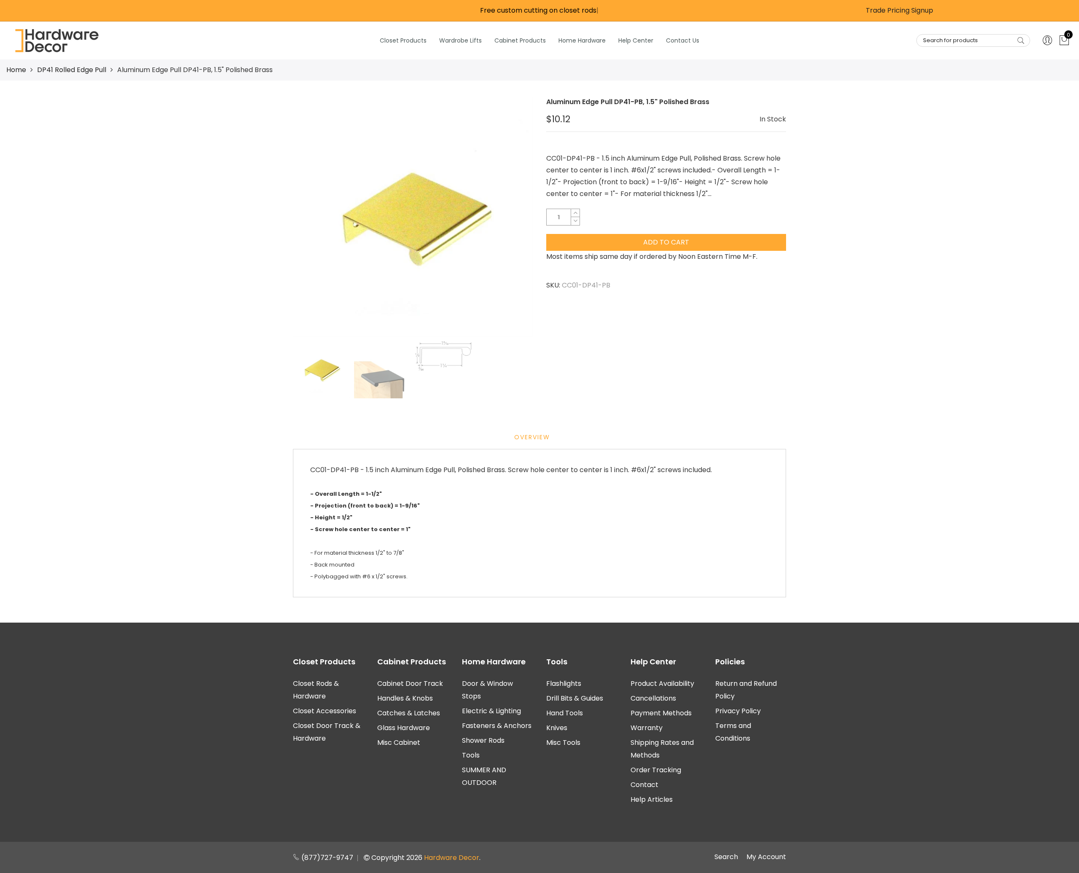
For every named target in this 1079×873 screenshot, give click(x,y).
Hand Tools (564, 713)
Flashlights (563, 683)
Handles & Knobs (405, 698)
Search (726, 857)
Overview (532, 437)
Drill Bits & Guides (574, 698)
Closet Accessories (324, 711)
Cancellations (653, 698)
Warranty (647, 728)
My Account (766, 857)
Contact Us (682, 40)
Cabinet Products (520, 40)
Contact (644, 785)
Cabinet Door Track (410, 683)
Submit (1020, 40)
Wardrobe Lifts (460, 40)
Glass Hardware (403, 728)
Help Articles (652, 799)
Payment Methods (661, 713)
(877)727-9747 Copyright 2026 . (390, 857)
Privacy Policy (738, 711)
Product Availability (662, 683)
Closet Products (403, 40)
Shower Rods (483, 740)
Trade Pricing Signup (899, 10)
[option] (413, 217)
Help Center (635, 40)
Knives (556, 728)
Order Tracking (656, 770)
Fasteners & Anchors (496, 726)
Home (16, 70)
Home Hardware (582, 40)
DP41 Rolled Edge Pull (71, 70)
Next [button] (512, 217)
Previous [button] (313, 217)
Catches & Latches (408, 713)
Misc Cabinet (398, 742)
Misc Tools (563, 742)
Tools (471, 755)
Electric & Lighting (491, 711)
